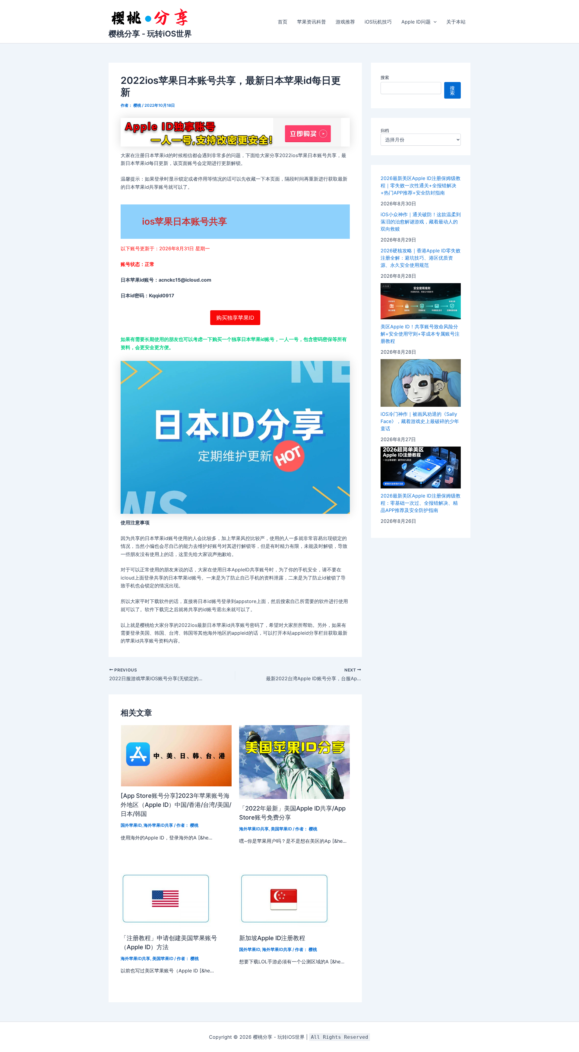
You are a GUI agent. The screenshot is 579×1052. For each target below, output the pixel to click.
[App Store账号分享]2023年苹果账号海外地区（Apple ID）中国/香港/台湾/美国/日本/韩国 (176, 804)
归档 (385, 130)
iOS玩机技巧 (378, 22)
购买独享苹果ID (235, 317)
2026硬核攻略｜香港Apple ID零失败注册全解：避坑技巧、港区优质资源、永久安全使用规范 (420, 258)
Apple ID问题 (416, 22)
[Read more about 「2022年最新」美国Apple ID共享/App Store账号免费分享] (294, 762)
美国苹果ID (281, 828)
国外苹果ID (131, 825)
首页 (282, 22)
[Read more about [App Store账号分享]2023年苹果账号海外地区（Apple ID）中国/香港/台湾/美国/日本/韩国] (176, 755)
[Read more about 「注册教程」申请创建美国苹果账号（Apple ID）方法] (166, 898)
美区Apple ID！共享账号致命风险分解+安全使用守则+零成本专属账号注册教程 (420, 334)
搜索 (385, 77)
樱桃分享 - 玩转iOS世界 (150, 33)
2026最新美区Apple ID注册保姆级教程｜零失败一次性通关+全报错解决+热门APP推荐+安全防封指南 (420, 185)
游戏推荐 (345, 22)
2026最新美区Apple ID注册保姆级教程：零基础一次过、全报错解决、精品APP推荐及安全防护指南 (420, 503)
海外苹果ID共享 (158, 825)
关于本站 (456, 22)
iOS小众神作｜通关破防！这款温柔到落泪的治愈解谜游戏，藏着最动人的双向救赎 (421, 221)
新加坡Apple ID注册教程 (272, 938)
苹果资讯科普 (311, 22)
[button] (434, 22)
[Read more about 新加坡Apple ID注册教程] (284, 898)
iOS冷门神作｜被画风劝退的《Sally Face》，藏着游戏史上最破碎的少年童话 (420, 421)
